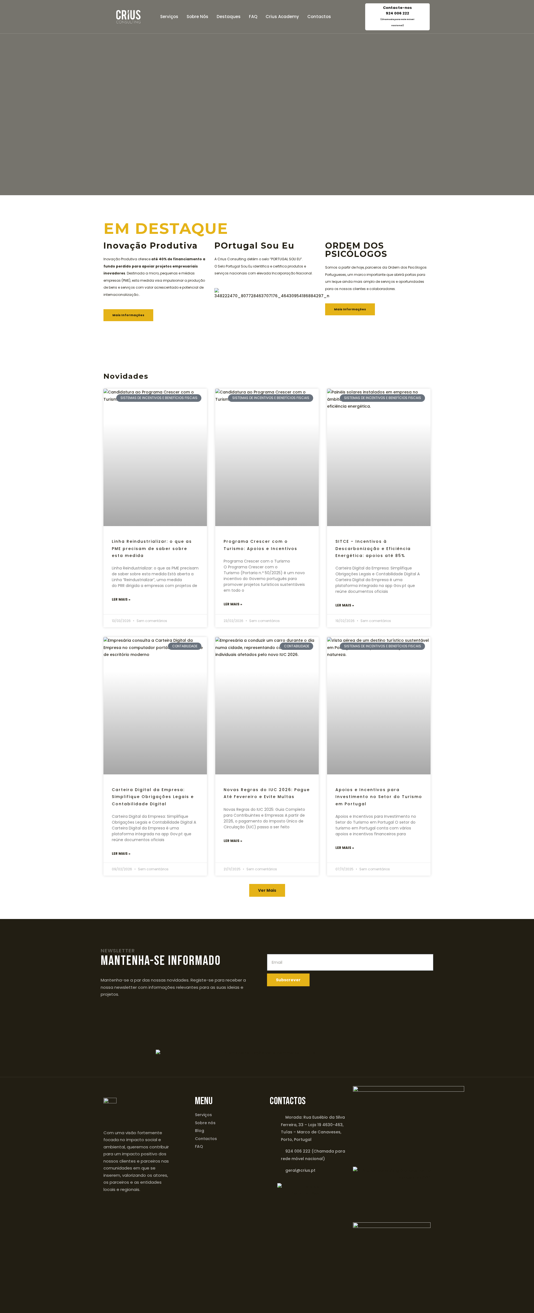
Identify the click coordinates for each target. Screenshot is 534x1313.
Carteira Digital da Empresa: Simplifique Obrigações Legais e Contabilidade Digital (153, 796)
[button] (267, 890)
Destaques (229, 16)
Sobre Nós (197, 16)
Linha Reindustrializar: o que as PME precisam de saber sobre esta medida (152, 548)
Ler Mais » (121, 599)
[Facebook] (260, 1286)
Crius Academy (282, 16)
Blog (199, 1130)
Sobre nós (205, 1123)
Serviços (169, 16)
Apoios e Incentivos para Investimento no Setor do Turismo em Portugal (378, 796)
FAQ (253, 16)
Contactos (319, 16)
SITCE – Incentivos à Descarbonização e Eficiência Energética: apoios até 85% (373, 548)
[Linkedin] (274, 1286)
